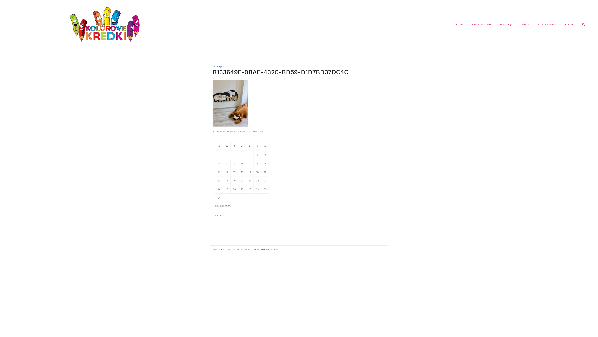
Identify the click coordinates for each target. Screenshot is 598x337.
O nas (459, 24)
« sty (218, 215)
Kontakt (570, 24)
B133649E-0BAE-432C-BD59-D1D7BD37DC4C (239, 131)
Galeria (525, 24)
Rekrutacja (505, 24)
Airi (263, 249)
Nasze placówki (481, 24)
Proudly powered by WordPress (231, 249)
